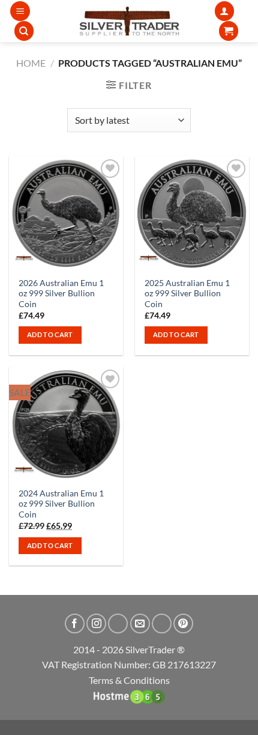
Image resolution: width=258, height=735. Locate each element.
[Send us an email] (140, 623)
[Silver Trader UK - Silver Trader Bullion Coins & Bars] (129, 21)
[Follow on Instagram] (96, 623)
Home (31, 63)
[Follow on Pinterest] (183, 623)
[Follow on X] (118, 623)
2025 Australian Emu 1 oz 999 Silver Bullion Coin (187, 293)
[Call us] (162, 623)
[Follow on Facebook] (75, 623)
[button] (20, 11)
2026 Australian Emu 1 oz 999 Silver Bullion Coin (61, 293)
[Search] (24, 31)
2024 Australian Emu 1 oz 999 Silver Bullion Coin (61, 504)
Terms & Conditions (129, 680)
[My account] (224, 11)
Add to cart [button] (50, 334)
